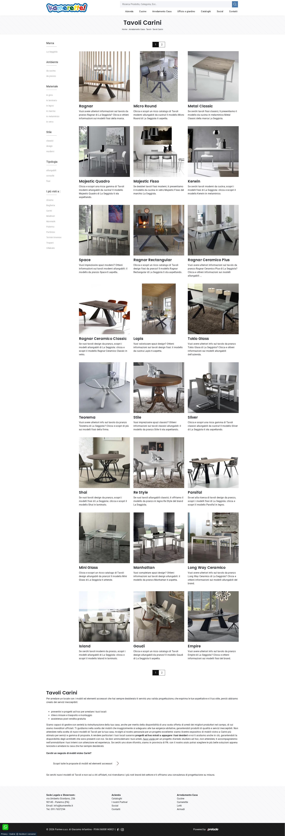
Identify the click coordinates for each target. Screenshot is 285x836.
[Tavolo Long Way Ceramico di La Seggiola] (213, 537)
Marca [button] (50, 43)
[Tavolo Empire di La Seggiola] (213, 616)
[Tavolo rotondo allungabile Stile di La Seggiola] (158, 387)
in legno (50, 106)
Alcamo (50, 200)
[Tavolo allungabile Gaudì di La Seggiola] (158, 616)
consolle (50, 176)
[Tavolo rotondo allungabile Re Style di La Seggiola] (158, 462)
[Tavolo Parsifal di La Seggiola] (213, 462)
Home (124, 29)
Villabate (50, 248)
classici (49, 141)
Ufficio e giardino (186, 11)
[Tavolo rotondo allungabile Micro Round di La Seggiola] (158, 76)
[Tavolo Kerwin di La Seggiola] (213, 151)
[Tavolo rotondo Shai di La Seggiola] (104, 462)
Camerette (182, 802)
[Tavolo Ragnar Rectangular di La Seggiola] (158, 230)
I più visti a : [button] (53, 191)
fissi (48, 181)
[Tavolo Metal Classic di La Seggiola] (213, 76)
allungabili (51, 170)
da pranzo (51, 76)
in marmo (50, 111)
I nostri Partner (120, 802)
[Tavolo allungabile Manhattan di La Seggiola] (158, 537)
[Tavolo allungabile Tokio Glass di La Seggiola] (213, 309)
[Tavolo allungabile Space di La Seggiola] (104, 230)
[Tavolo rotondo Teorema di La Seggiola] (104, 387)
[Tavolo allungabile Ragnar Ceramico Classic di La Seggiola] (104, 309)
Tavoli (148, 29)
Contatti (233, 11)
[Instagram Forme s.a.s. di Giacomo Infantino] (122, 829)
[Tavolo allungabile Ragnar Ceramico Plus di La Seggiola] (213, 230)
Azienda (129, 11)
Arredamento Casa (161, 11)
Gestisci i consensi (27, 834)
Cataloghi (206, 11)
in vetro (49, 122)
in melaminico (52, 116)
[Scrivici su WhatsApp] (5, 827)
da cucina (51, 71)
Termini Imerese (53, 237)
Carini (49, 211)
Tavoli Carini (158, 29)
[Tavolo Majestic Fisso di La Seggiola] (158, 151)
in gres (49, 95)
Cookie (12, 834)
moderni (50, 151)
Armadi (181, 809)
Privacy (4, 834)
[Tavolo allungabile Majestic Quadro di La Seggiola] (104, 151)
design (49, 146)
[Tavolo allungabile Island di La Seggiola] (104, 616)
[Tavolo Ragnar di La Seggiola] (104, 76)
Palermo (50, 227)
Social (220, 11)
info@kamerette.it (63, 805)
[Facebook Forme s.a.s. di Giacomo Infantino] (118, 829)
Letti (179, 805)
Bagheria (50, 205)
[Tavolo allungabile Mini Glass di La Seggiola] (104, 537)
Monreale (50, 221)
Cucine (142, 11)
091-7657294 (58, 809)
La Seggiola (51, 52)
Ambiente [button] (52, 62)
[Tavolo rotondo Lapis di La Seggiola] (158, 309)
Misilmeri (50, 216)
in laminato (51, 100)
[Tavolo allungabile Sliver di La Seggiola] (213, 387)
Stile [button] (49, 132)
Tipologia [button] (51, 161)
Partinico (50, 232)
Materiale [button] (52, 86)
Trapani (50, 243)
